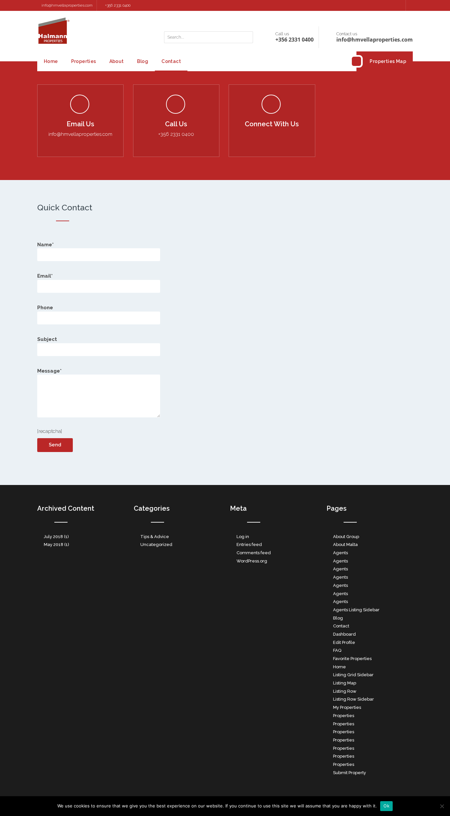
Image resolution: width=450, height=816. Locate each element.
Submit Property (349, 772)
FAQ (337, 650)
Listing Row (344, 691)
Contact (171, 61)
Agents (340, 552)
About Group (346, 536)
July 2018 (53, 536)
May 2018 (53, 544)
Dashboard (344, 634)
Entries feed (249, 544)
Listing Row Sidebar (353, 699)
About (116, 61)
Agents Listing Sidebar (356, 609)
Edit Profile (344, 642)
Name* (45, 245)
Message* (49, 371)
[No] (441, 806)
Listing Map (344, 682)
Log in (243, 536)
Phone (45, 308)
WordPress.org (252, 561)
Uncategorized (156, 544)
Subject (47, 339)
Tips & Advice (154, 536)
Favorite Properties (352, 658)
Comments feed (254, 552)
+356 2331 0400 (117, 5)
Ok (386, 805)
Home (51, 61)
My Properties (347, 707)
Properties (83, 61)
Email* (45, 276)
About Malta (345, 544)
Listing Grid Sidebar (353, 674)
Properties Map (388, 61)
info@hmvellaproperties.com (67, 5)
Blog (143, 61)
